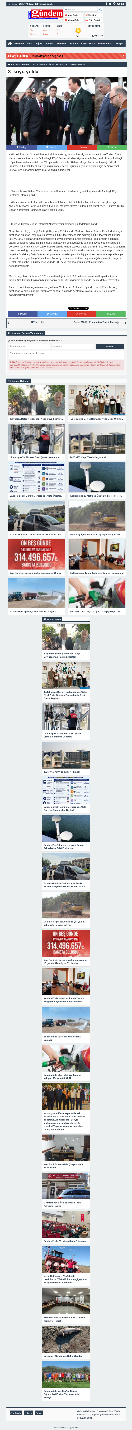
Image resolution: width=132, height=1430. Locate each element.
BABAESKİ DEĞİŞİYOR (48, 56)
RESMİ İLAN (37, 322)
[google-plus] (114, 4)
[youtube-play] (122, 4)
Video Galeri (73, 20)
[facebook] (106, 4)
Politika (74, 43)
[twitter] (110, 4)
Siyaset (49, 43)
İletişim (92, 15)
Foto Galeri (94, 20)
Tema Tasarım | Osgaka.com (66, 1428)
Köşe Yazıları (88, 43)
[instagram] (118, 4)
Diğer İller (98, 36)
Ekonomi (61, 43)
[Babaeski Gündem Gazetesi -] (45, 14)
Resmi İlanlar (105, 43)
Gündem (19, 43)
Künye (119, 43)
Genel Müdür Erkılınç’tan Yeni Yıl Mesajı (96, 322)
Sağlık (38, 43)
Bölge (26, 64)
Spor (29, 43)
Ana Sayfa (72, 15)
